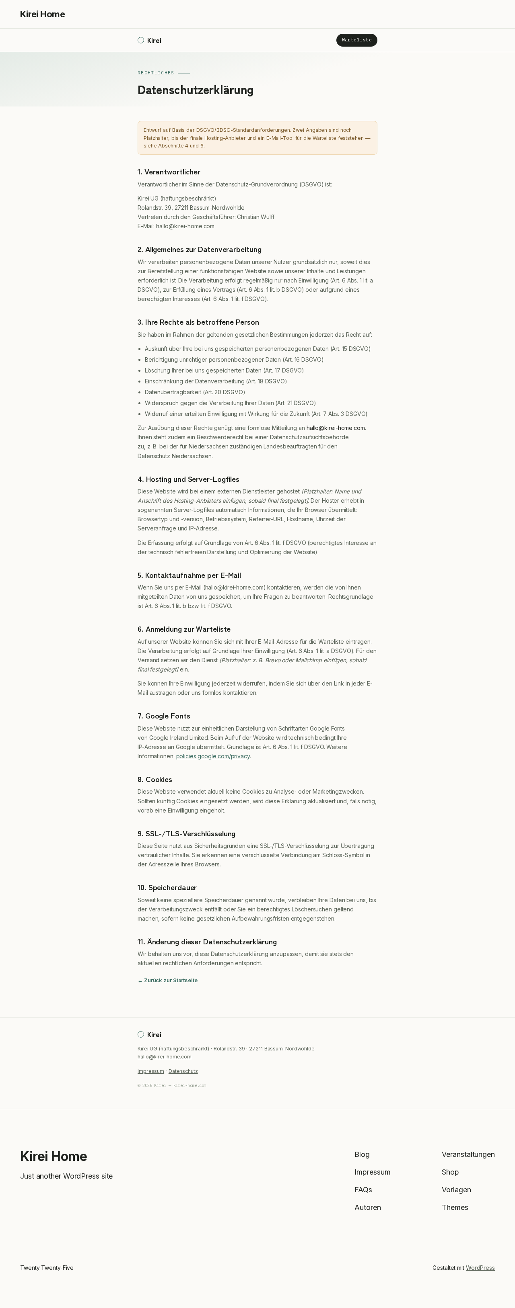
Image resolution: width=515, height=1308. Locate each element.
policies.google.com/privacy (213, 756)
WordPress (480, 1267)
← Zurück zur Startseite (168, 980)
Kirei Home (42, 14)
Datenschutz (183, 1071)
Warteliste (357, 40)
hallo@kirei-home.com (165, 1057)
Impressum (151, 1071)
